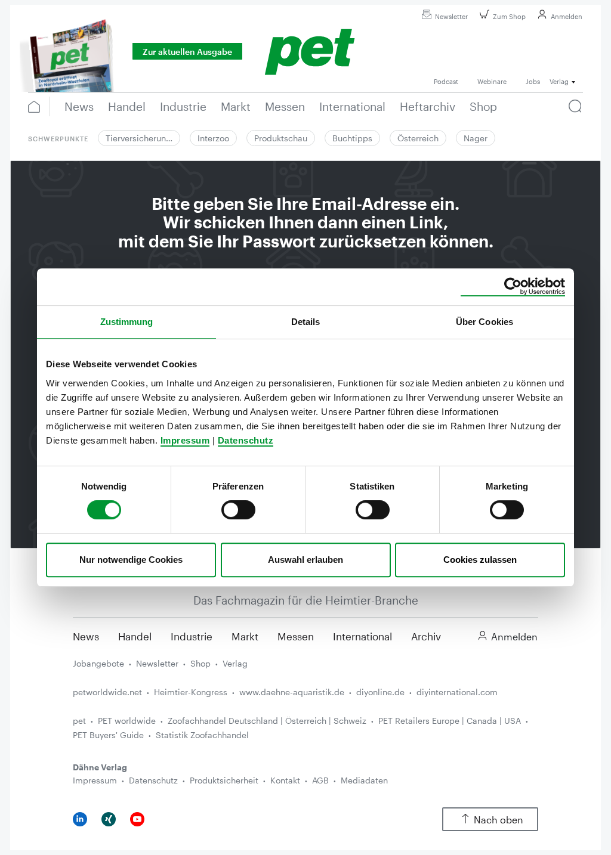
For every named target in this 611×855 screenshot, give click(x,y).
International (362, 636)
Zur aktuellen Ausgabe (187, 52)
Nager (475, 138)
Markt (245, 636)
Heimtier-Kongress (190, 692)
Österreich (418, 138)
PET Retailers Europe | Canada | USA (449, 720)
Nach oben (498, 819)
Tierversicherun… (139, 138)
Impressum (185, 440)
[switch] (238, 509)
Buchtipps (352, 138)
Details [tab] (305, 322)
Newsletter (451, 16)
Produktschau (280, 138)
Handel (135, 636)
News (86, 636)
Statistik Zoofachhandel (202, 735)
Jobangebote (98, 663)
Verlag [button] (559, 81)
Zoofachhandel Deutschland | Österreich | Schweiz (267, 720)
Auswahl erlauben (305, 559)
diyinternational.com (457, 692)
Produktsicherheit (224, 780)
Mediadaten (364, 780)
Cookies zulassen (480, 559)
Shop (200, 663)
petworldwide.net (107, 692)
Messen (295, 636)
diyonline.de (380, 692)
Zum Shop (509, 16)
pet (79, 720)
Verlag (235, 663)
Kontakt (285, 780)
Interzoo (213, 138)
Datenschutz (246, 440)
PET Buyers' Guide (108, 735)
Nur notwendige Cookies (131, 559)
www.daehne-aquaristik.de (291, 692)
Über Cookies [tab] (484, 322)
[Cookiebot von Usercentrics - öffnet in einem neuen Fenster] (513, 286)
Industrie (191, 636)
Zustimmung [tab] (126, 322)
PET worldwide (127, 720)
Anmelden (566, 16)
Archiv (426, 636)
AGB (320, 780)
